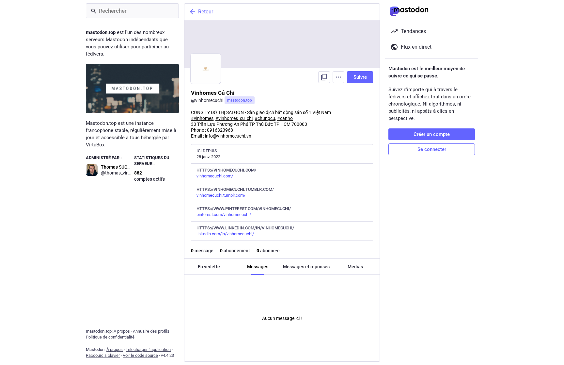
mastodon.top (239, 100)
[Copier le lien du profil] (324, 77)
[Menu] (338, 77)
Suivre (360, 77)
